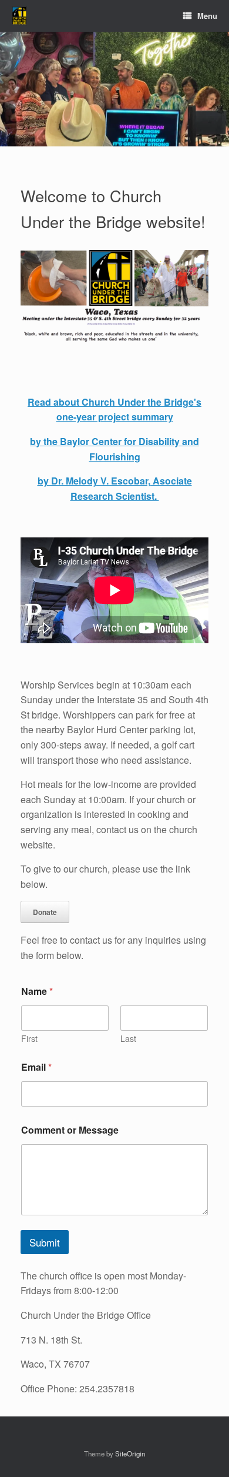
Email (36, 1066)
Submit (44, 1242)
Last (128, 1039)
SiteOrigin (130, 1453)
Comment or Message (70, 1129)
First (29, 1039)
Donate (45, 912)
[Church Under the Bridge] (19, 16)
